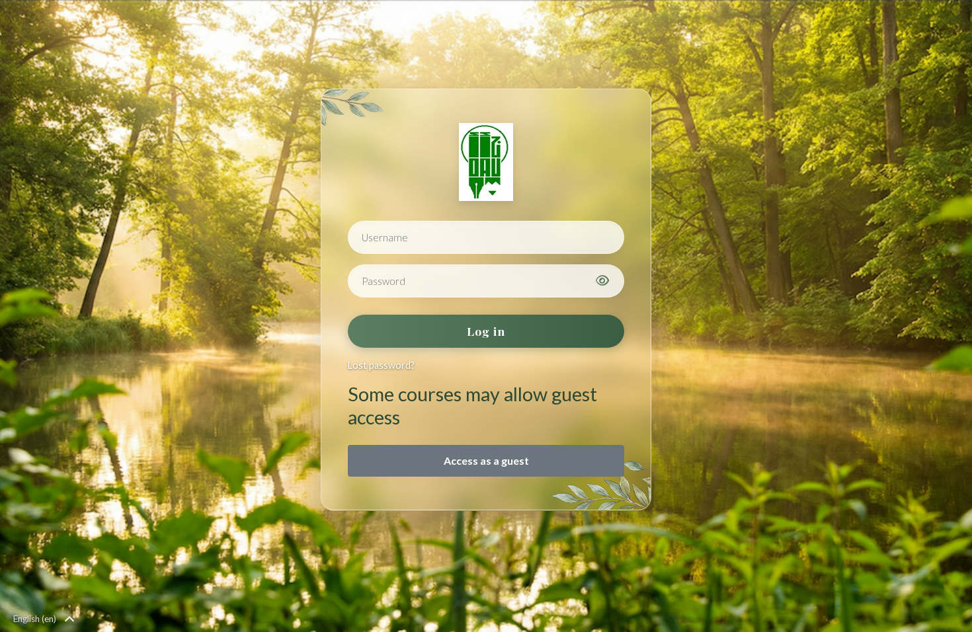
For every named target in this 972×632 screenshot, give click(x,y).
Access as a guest (486, 460)
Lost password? (381, 365)
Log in (486, 330)
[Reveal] (602, 281)
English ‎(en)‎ (34, 618)
